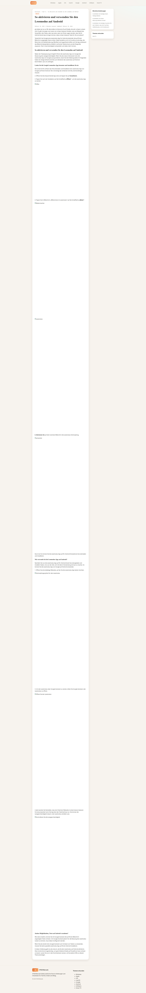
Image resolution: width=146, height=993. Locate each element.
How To (94, 36)
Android (84, 3)
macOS (71, 3)
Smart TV (99, 3)
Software (91, 3)
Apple (59, 3)
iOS (65, 3)
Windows (52, 3)
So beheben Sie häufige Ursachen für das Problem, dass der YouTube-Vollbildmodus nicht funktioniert (102, 25)
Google (77, 3)
